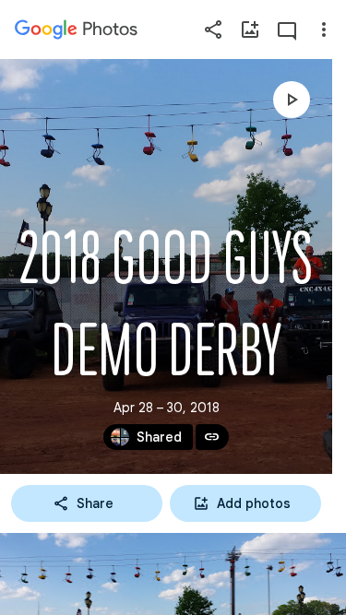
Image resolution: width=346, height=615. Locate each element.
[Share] (213, 29)
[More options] (323, 29)
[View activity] (286, 29)
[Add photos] (250, 29)
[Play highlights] (291, 99)
